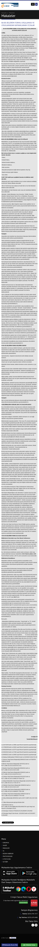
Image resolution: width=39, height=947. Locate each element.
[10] (16, 303)
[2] (4, 48)
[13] (35, 332)
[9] (21, 267)
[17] (23, 492)
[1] (4, 39)
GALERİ (5, 845)
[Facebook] (32, 925)
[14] (33, 338)
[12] (31, 326)
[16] (27, 402)
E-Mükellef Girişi (30, 945)
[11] (20, 317)
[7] (15, 246)
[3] (9, 48)
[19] (32, 696)
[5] (10, 59)
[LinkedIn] (36, 925)
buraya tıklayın (23, 902)
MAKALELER (6, 848)
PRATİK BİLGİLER (7, 856)
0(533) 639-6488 (33, 917)
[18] (10, 616)
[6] (22, 238)
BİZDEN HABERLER (8, 853)
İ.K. (3, 851)
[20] (19, 705)
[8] (28, 259)
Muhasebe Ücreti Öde (11, 945)
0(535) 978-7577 (33, 914)
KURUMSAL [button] (6, 842)
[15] (22, 343)
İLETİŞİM (5, 862)
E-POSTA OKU (7, 859)
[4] (16, 52)
